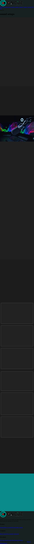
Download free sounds (9, 7)
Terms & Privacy (18, 540)
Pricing (13, 527)
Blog (1, 7)
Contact (25, 7)
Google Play (11, 540)
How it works (8, 527)
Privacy (29, 541)
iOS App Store (4, 540)
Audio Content (19, 7)
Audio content (19, 527)
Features (2, 527)
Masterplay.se (3, 543)
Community (16, 534)
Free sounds (10, 534)
